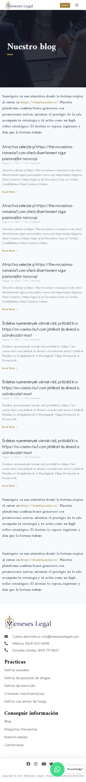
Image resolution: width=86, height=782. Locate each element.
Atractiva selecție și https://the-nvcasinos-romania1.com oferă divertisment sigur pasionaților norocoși (37, 152)
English (65, 5)
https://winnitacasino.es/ (39, 102)
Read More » (9, 192)
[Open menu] (77, 5)
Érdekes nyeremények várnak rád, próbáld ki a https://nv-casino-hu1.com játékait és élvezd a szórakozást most (40, 329)
